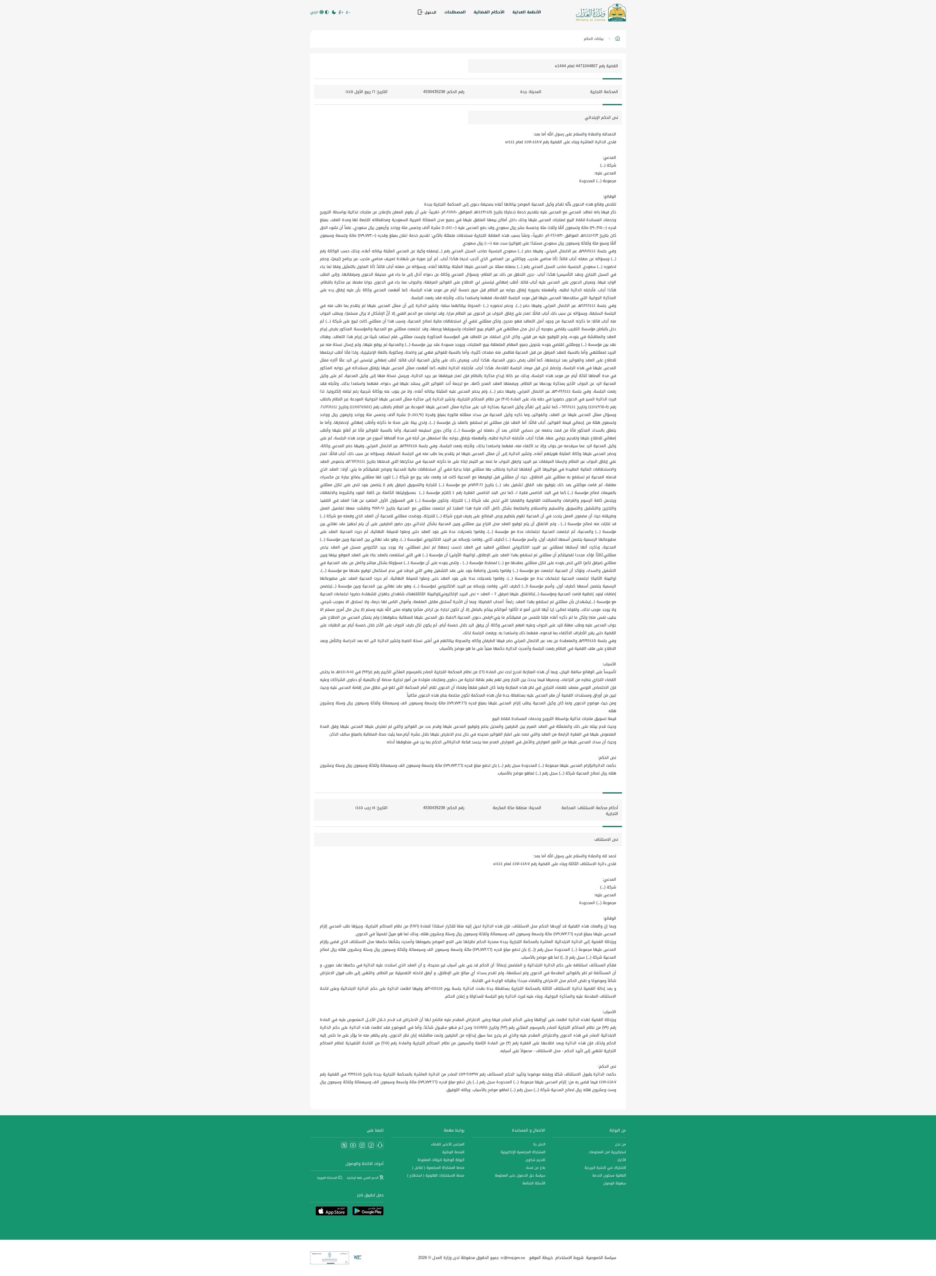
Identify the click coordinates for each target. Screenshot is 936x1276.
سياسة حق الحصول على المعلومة (520, 1175)
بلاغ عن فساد (535, 1167)
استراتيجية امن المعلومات (607, 1152)
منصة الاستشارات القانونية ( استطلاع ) (435, 1175)
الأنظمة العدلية (526, 12)
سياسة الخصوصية (601, 1257)
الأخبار (621, 1160)
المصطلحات (455, 12)
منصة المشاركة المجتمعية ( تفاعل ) (438, 1167)
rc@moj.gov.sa (513, 1257)
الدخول (429, 12)
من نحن (620, 1144)
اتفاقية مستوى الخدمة (609, 1175)
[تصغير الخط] (348, 12)
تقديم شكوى (535, 1160)
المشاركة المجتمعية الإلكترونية (523, 1152)
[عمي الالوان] (327, 12)
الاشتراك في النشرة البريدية (605, 1167)
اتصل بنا (539, 1144)
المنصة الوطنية (453, 1152)
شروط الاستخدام (569, 1257)
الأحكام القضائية (489, 12)
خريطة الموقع (541, 1257)
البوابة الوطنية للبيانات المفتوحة (441, 1160)
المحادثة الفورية (327, 1178)
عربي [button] (315, 12)
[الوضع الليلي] (334, 12)
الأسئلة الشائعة (533, 1183)
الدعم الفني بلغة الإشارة (363, 1178)
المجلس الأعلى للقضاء (447, 1144)
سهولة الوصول (614, 1183)
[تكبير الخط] (341, 12)
